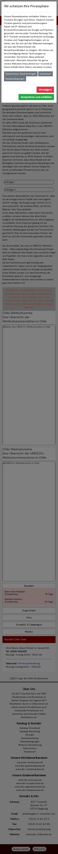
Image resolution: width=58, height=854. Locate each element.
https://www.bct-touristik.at (37, 63)
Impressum (45, 73)
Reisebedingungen (15, 78)
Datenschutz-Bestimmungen (20, 73)
